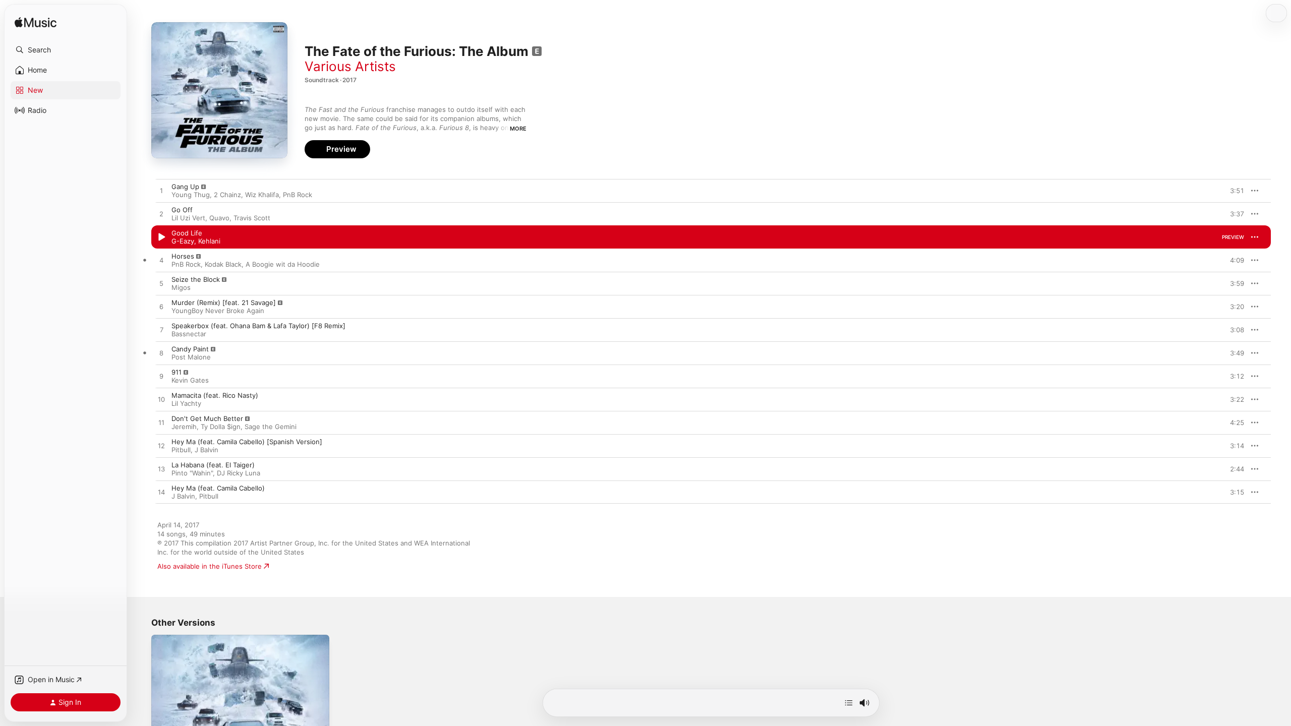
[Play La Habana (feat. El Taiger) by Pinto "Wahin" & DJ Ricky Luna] (161, 469)
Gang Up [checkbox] (185, 187)
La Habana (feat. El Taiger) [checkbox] (213, 465)
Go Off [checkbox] (182, 210)
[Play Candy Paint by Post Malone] (161, 353)
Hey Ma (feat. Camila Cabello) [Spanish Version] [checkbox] (246, 442)
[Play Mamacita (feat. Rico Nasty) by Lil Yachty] (161, 399)
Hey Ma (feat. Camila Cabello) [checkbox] (218, 488)
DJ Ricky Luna (238, 473)
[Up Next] (849, 703)
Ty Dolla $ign (221, 426)
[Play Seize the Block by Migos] (161, 283)
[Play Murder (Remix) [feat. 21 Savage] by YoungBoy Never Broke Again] (161, 307)
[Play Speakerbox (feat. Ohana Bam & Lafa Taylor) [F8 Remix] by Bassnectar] (161, 330)
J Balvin (206, 450)
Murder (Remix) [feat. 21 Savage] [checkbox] (223, 302)
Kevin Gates (190, 380)
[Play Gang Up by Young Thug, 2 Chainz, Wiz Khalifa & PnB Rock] (161, 191)
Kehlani (209, 241)
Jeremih (184, 426)
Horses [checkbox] (182, 256)
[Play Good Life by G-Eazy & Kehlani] (161, 237)
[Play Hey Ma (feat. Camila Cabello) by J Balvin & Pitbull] (161, 492)
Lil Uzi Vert (188, 218)
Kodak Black (223, 264)
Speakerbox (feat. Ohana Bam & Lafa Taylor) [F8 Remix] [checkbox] (258, 326)
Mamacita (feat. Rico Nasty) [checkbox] (214, 395)
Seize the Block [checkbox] (195, 279)
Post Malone (191, 357)
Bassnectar (188, 334)
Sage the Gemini (271, 426)
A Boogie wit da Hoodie (283, 264)
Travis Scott (251, 218)
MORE (518, 128)
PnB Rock (297, 195)
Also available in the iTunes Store (209, 566)
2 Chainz (227, 195)
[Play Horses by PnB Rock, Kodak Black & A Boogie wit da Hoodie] (161, 260)
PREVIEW (1233, 191)
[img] (35, 23)
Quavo (219, 218)
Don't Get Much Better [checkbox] (207, 418)
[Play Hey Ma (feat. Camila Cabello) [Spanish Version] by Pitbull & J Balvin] (161, 446)
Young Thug (190, 195)
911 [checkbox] (176, 372)
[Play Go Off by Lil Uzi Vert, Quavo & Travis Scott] (161, 214)
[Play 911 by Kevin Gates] (161, 376)
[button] (65, 49)
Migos (181, 287)
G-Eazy (182, 241)
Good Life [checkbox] (186, 233)
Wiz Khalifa (262, 195)
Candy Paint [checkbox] (190, 349)
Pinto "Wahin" (192, 473)
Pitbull (181, 450)
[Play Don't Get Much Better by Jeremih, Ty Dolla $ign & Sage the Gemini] (161, 423)
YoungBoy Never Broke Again (217, 311)
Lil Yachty (186, 403)
